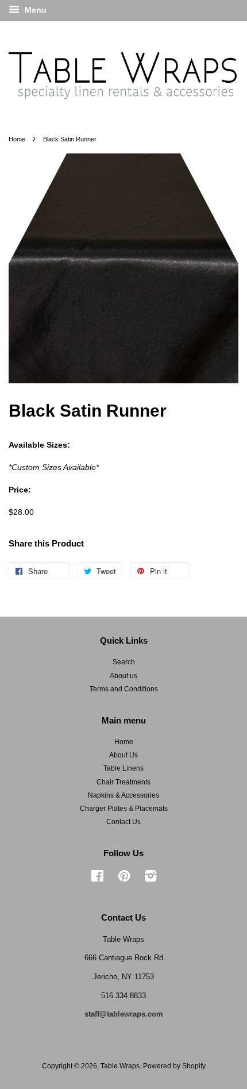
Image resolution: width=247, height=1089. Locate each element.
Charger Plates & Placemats (124, 809)
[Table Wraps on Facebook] (97, 879)
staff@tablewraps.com (123, 1014)
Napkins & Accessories (123, 795)
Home (17, 139)
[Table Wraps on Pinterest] (124, 879)
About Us (123, 755)
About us (123, 676)
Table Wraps (120, 1066)
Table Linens (123, 768)
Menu (34, 9)
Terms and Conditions (124, 689)
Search (124, 662)
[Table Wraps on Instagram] (150, 879)
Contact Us (123, 822)
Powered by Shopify (174, 1066)
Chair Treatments (123, 782)
